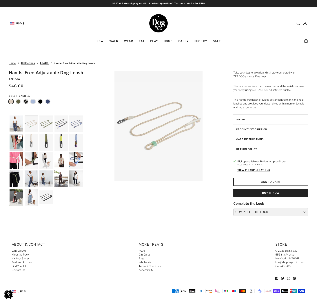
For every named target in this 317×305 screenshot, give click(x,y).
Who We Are (19, 250)
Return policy (246, 149)
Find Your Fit (19, 266)
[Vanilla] (11, 101)
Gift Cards (144, 254)
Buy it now (271, 192)
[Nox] (25, 101)
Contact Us (18, 269)
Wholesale (145, 262)
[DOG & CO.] (158, 23)
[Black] (40, 101)
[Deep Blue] (47, 101)
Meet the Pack (20, 254)
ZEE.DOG (14, 79)
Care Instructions (250, 139)
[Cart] (306, 41)
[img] (298, 23)
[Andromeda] (33, 101)
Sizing (240, 119)
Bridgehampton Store (272, 161)
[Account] (305, 23)
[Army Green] (18, 101)
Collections (28, 63)
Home (12, 63)
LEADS (44, 63)
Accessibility (146, 269)
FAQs (142, 250)
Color (13, 96)
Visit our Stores (21, 258)
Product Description (251, 129)
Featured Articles (22, 262)
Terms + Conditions (150, 266)
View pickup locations (253, 170)
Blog (141, 258)
